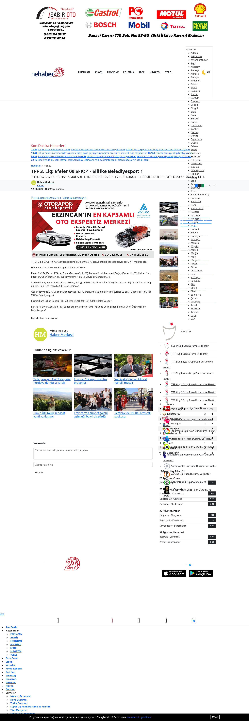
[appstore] (174, 573)
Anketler (11, 682)
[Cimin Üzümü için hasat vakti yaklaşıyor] (52, 399)
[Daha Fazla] (205, 186)
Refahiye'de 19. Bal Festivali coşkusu (54, 159)
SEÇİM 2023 (132, 606)
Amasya (195, 70)
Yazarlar (10, 665)
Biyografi (11, 679)
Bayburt (195, 101)
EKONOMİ (113, 72)
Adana (194, 53)
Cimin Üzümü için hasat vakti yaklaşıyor (105, 156)
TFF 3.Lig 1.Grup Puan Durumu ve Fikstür (193, 384)
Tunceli (195, 312)
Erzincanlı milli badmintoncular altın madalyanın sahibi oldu (113, 159)
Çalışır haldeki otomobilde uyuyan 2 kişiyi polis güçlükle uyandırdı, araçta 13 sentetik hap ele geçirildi (89, 153)
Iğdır (193, 180)
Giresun (195, 167)
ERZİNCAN (84, 72)
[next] (194, 620)
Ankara (195, 73)
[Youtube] (186, 565)
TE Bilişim (213, 607)
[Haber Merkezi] (40, 334)
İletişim (10, 689)
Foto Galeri (12, 658)
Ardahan (195, 80)
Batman (195, 97)
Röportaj (11, 675)
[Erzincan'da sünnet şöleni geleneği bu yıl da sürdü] (93, 399)
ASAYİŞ (98, 72)
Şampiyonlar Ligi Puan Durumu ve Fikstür (193, 466)
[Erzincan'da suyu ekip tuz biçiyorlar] (93, 365)
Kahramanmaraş (200, 194)
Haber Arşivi (133, 596)
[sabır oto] (124, 21)
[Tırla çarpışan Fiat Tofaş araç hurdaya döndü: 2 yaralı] (52, 365)
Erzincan (195, 153)
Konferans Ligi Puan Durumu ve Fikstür (192, 481)
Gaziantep (196, 163)
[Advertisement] (124, 122)
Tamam (215, 717)
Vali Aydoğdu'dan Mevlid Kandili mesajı (55, 156)
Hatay (194, 177)
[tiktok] (139, 620)
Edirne (194, 146)
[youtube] (112, 620)
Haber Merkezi (61, 334)
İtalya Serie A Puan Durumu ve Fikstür (191, 438)
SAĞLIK (76, 606)
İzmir (194, 191)
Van (193, 318)
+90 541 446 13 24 (104, 563)
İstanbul (195, 187)
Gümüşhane (197, 170)
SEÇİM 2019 (119, 606)
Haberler (36, 165)
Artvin (194, 84)
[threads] (166, 620)
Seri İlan (10, 672)
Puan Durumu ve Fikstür (184, 591)
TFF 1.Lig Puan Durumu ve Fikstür (189, 353)
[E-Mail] (51, 338)
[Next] (190, 564)
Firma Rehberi (14, 668)
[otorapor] (93, 228)
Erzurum (195, 156)
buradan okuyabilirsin (139, 717)
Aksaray (195, 66)
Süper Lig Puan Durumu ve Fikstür (190, 345)
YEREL (168, 72)
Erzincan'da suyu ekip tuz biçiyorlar (170, 153)
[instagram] (85, 620)
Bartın (194, 94)
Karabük (195, 198)
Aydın (194, 87)
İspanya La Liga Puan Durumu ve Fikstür (193, 430)
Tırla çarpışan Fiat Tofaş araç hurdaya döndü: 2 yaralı (158, 149)
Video (9, 661)
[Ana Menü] (217, 72)
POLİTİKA (128, 72)
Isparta (195, 184)
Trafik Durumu (134, 591)
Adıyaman (196, 56)
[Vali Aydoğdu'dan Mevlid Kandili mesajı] (133, 365)
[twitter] (58, 620)
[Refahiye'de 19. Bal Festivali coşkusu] (133, 399)
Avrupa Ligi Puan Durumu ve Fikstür (191, 473)
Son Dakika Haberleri (91, 596)
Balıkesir (195, 91)
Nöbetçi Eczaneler (43, 591)
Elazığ (194, 149)
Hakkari (195, 173)
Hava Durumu (87, 591)
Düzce (194, 142)
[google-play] (200, 573)
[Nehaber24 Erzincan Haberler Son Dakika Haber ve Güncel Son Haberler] (48, 72)
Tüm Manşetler (42, 596)
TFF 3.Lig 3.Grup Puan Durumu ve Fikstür (193, 400)
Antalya (195, 77)
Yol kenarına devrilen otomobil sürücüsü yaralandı (94, 149)
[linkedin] (222, 620)
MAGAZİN (155, 72)
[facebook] (31, 620)
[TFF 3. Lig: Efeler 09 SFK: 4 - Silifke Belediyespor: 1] (93, 198)
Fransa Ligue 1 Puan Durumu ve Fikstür (192, 446)
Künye (9, 685)
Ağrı (193, 63)
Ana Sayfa (11, 627)
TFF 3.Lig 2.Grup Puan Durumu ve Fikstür (193, 392)
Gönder (39, 472)
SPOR (142, 72)
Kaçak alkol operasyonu (47, 149)
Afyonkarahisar (199, 59)
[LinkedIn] (185, 565)
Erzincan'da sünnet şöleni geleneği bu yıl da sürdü (160, 156)
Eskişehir (196, 160)
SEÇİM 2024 (145, 606)
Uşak (193, 315)
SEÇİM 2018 (106, 606)
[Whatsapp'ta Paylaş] (202, 185)
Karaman (196, 201)
